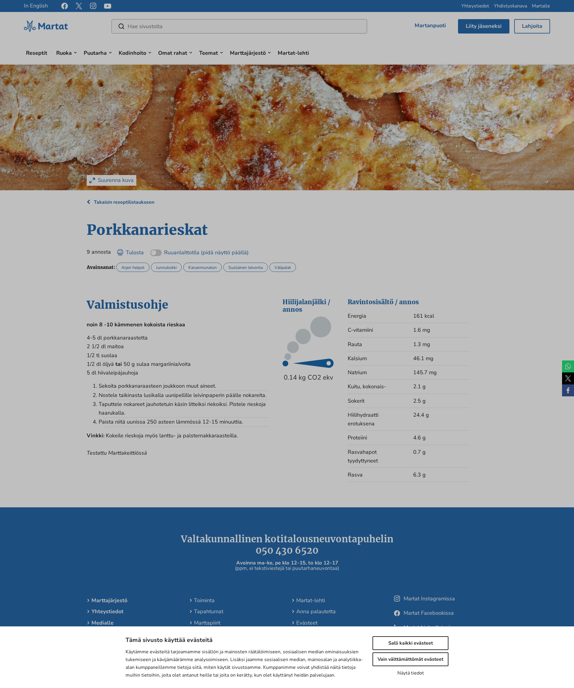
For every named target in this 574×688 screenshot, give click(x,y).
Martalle (541, 6)
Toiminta (204, 600)
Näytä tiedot (410, 673)
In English (36, 5)
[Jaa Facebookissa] (568, 390)
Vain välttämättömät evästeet (410, 659)
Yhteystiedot (475, 6)
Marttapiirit (207, 622)
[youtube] (107, 6)
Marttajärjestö (248, 53)
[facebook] (64, 6)
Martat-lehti (293, 53)
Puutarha (95, 53)
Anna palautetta (316, 611)
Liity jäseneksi (484, 26)
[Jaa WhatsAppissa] (568, 366)
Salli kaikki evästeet (410, 643)
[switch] (199, 250)
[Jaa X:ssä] (568, 378)
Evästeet (306, 622)
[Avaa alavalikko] (75, 52)
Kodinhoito (132, 53)
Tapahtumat (208, 611)
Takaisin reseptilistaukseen (123, 202)
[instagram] (93, 6)
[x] (79, 6)
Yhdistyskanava (510, 6)
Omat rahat (172, 53)
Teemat (208, 53)
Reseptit (36, 53)
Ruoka (64, 53)
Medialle (102, 622)
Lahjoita (532, 26)
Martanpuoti (430, 25)
